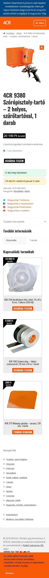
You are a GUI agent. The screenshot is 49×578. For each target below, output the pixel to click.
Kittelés (9, 491)
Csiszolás (10, 496)
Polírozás (10, 468)
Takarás (9, 482)
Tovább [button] (24, 566)
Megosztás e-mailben (18, 210)
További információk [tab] (13, 221)
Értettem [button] (9, 573)
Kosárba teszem (14, 161)
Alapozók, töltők (13, 500)
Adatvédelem (12, 514)
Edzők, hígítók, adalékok (16, 477)
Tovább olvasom (22, 432)
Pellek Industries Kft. (33, 545)
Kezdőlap (10, 33)
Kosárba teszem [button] (23, 308)
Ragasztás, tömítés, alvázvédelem (21, 505)
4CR (7, 22)
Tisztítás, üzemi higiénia (16, 459)
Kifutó (19, 33)
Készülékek (18, 191)
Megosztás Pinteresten (19, 207)
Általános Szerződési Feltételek (19, 519)
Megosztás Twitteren (18, 200)
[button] (42, 47)
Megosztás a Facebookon (20, 203)
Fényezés (10, 464)
